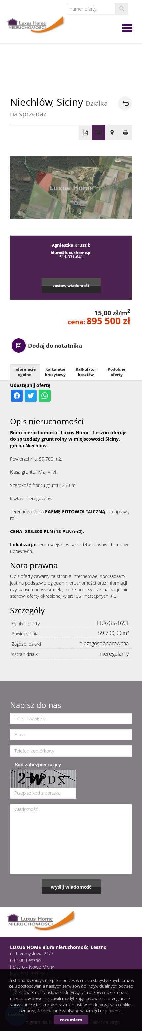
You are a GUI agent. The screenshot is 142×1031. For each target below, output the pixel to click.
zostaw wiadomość (71, 285)
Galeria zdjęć (98, 132)
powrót (125, 103)
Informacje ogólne (25, 371)
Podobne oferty (116, 371)
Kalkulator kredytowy (55, 371)
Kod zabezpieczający (38, 764)
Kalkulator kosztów (86, 371)
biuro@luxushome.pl (71, 252)
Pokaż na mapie (112, 132)
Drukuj (125, 132)
